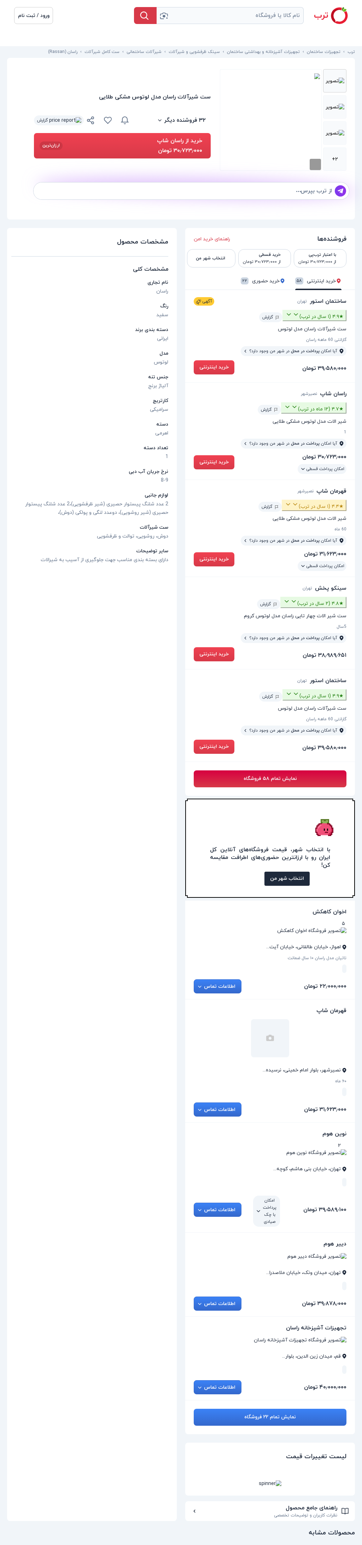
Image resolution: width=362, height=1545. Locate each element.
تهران (302, 301)
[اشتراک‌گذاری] (91, 121)
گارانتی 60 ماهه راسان (326, 340)
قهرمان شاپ (331, 491)
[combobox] (230, 15)
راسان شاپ (333, 394)
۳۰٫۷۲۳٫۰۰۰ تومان (324, 457)
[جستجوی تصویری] (164, 15)
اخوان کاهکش (329, 912)
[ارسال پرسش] (340, 191)
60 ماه (340, 529)
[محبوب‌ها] (108, 120)
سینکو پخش (330, 588)
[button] (33, 15)
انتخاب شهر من (287, 878)
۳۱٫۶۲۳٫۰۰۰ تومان (325, 554)
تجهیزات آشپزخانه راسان (316, 1328)
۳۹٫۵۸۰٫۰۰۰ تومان (324, 368)
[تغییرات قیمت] (125, 120)
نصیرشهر (309, 394)
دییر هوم (334, 1244)
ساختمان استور (328, 301)
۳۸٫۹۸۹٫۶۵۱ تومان (324, 655)
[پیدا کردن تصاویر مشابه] (315, 164)
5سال (341, 627)
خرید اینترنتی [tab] (316, 281)
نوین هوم (334, 1134)
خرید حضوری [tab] (261, 281)
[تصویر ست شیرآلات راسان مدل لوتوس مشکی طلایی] (334, 80)
